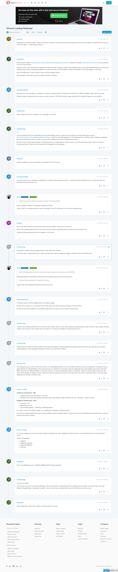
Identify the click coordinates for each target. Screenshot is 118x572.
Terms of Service (83, 539)
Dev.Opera (59, 536)
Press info (103, 531)
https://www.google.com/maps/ (58, 62)
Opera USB (10, 542)
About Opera (104, 528)
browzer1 (19, 223)
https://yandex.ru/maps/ (38, 62)
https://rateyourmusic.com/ (25, 137)
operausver (20, 461)
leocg (18, 197)
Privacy (80, 531)
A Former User (21, 247)
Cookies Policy (82, 533)
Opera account (39, 531)
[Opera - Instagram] (20, 566)
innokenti (19, 39)
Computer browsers (12, 528)
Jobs (101, 533)
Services (37, 524)
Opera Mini (10, 551)
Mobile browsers (11, 545)
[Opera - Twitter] (10, 566)
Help (58, 524)
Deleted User (21, 111)
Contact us (103, 541)
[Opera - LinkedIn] (17, 566)
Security (80, 528)
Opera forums (60, 533)
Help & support (61, 528)
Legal (80, 524)
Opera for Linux (12, 537)
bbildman (19, 158)
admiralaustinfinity (22, 90)
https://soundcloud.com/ (90, 62)
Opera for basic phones (14, 556)
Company (104, 524)
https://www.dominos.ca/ (44, 137)
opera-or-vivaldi (22, 389)
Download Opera (60, 15)
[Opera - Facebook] (7, 566)
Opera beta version (13, 539)
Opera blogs (60, 531)
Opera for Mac (12, 534)
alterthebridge (21, 129)
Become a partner (106, 539)
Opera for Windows (14, 32)
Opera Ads (37, 536)
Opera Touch (11, 553)
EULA (79, 536)
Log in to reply (107, 32)
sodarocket (20, 59)
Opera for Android (13, 548)
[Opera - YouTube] (13, 566)
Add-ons (37, 528)
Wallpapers (37, 533)
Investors (103, 536)
